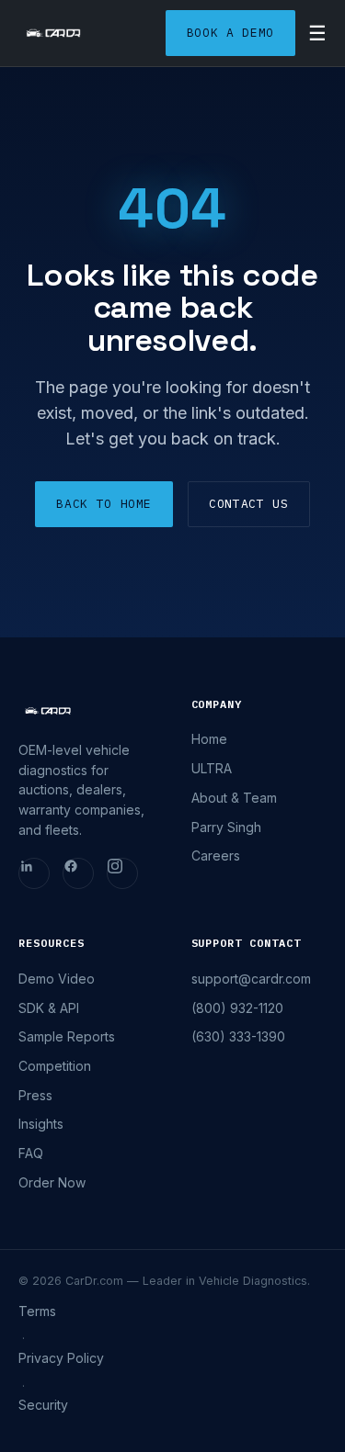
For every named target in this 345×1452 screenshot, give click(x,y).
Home (209, 739)
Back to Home (104, 504)
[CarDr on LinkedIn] (34, 873)
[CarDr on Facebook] (78, 873)
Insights (40, 1123)
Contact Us (249, 504)
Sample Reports (66, 1036)
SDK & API (48, 1008)
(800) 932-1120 (237, 1008)
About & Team (234, 797)
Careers (215, 855)
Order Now (52, 1182)
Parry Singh (226, 827)
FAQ (30, 1153)
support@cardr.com (251, 978)
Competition (54, 1066)
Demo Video (56, 978)
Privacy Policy (61, 1358)
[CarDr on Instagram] (122, 873)
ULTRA (211, 768)
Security (43, 1405)
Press (35, 1095)
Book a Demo (230, 32)
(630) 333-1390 (238, 1036)
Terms (37, 1311)
